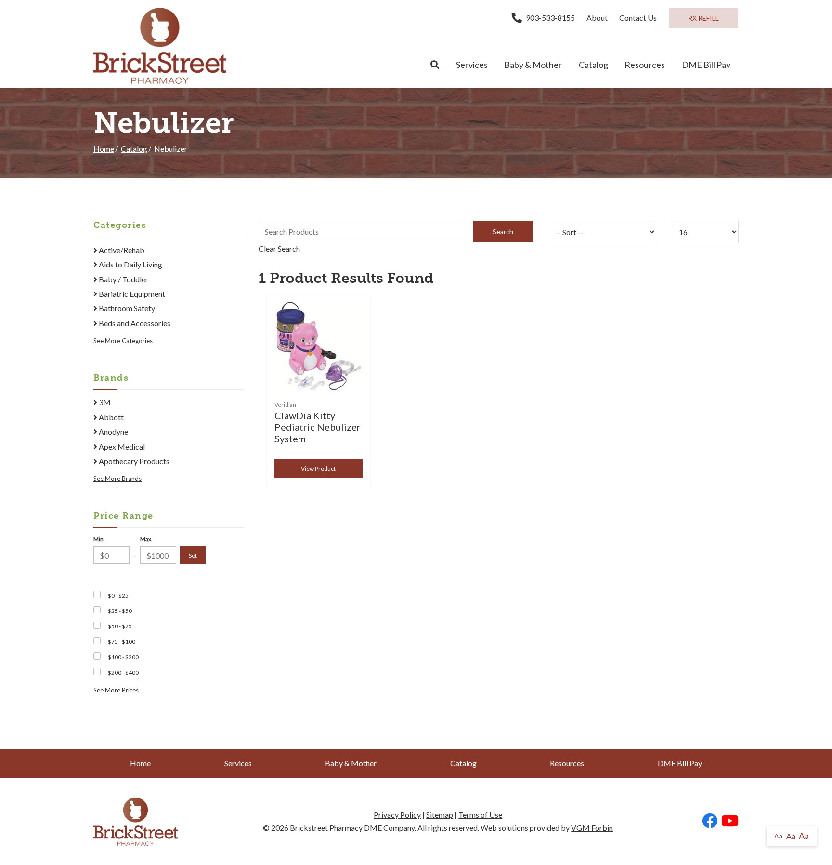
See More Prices (116, 690)
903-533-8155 (550, 17)
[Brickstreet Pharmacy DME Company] (159, 46)
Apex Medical (121, 446)
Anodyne (112, 431)
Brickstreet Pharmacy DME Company (352, 827)
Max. (146, 539)
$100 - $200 (123, 657)
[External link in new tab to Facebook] (709, 821)
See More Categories (123, 341)
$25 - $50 (120, 610)
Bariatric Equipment (131, 293)
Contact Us (638, 17)
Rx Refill (703, 18)
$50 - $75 (120, 626)
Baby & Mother (533, 64)
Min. (99, 539)
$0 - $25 (118, 595)
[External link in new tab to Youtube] (730, 821)
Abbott (110, 417)
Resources (644, 64)
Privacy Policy (397, 814)
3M (104, 402)
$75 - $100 (121, 641)
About (597, 17)
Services (472, 64)
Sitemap (439, 814)
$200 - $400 (123, 672)
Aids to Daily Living (129, 264)
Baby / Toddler (122, 279)
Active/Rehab (120, 249)
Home (103, 148)
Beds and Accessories (133, 323)
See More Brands (117, 478)
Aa (778, 836)
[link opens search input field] (435, 65)
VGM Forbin (592, 827)
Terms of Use (480, 814)
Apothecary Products (133, 461)
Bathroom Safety (126, 308)
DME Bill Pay (706, 64)
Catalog (593, 64)
